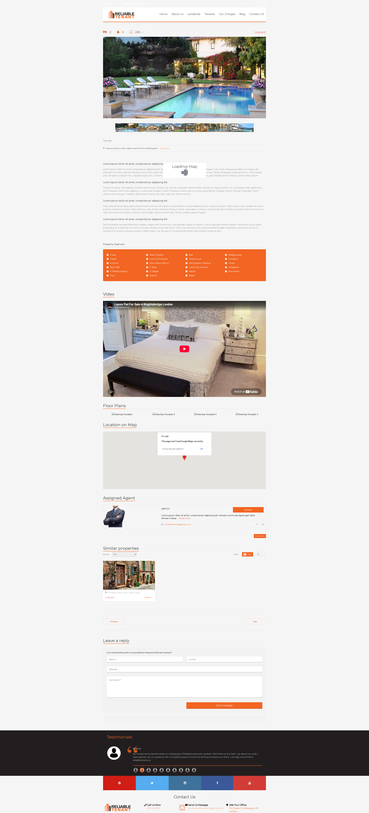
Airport (192, 271)
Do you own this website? (173, 449)
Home (163, 14)
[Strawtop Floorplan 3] (205, 414)
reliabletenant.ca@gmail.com (140, 4)
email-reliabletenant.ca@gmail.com (206, 808)
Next (255, 621)
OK (201, 449)
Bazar (192, 275)
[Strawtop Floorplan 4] (247, 414)
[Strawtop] (184, 77)
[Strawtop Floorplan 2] (164, 414)
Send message (224, 705)
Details (148, 597)
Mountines (233, 271)
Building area (235, 255)
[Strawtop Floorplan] (122, 414)
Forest (231, 263)
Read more (184, 518)
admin (165, 508)
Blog (242, 14)
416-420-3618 (112, 4)
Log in (260, 3)
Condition (233, 259)
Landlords (194, 14)
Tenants (209, 14)
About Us (177, 14)
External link (259, 536)
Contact (248, 510)
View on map (165, 148)
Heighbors (233, 267)
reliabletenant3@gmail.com (178, 524)
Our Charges (227, 14)
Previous (113, 621)
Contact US (256, 14)
